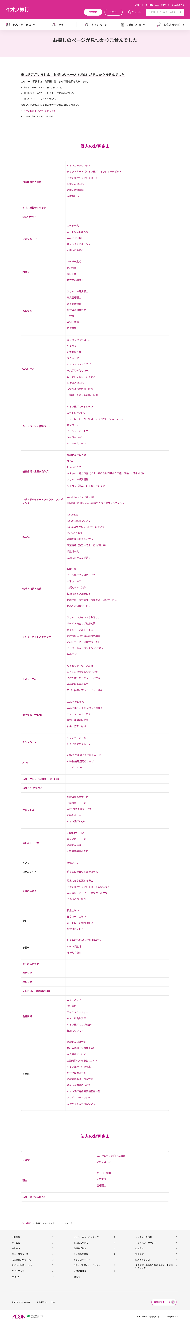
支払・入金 (28, 810)
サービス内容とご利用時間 (81, 623)
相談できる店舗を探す (79, 593)
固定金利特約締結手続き (80, 389)
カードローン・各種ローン (36, 426)
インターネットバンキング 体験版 (85, 648)
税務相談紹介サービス (79, 606)
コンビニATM (74, 767)
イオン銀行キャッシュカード (82, 177)
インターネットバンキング (36, 636)
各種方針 (139, 1248)
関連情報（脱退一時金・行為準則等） (87, 545)
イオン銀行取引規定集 (79, 1066)
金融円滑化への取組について (82, 1060)
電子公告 (16, 1242)
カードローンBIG (76, 412)
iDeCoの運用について (78, 520)
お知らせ (27, 981)
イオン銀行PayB (76, 821)
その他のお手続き (76, 899)
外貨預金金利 (74, 929)
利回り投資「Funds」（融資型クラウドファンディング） (97, 503)
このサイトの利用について (81, 1103)
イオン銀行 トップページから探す (40, 110)
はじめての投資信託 (77, 479)
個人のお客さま (95, 146)
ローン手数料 (74, 946)
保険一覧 (71, 569)
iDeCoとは (72, 514)
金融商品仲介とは (76, 454)
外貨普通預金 (74, 297)
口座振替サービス (76, 803)
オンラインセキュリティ (80, 244)
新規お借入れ (74, 352)
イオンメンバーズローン (80, 431)
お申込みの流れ (75, 183)
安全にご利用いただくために (87, 1265)
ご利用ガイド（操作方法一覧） (83, 642)
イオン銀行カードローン (80, 406)
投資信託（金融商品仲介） (36, 471)
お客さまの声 (74, 581)
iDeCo (26, 537)
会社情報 (149, 5)
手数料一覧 (73, 551)
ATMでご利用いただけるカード (84, 755)
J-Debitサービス (75, 832)
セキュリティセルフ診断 (80, 665)
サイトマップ (18, 1270)
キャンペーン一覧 (76, 737)
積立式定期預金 (75, 280)
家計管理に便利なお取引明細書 (83, 635)
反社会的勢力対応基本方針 (81, 1048)
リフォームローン (76, 443)
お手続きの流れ (75, 382)
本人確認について (76, 1054)
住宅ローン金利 (75, 916)
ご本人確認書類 (75, 190)
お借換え (71, 345)
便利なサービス (30, 843)
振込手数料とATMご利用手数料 (84, 940)
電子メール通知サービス (80, 629)
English (15, 1276)
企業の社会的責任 (76, 1018)
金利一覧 (71, 322)
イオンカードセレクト (79, 165)
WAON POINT (75, 237)
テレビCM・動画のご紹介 (36, 990)
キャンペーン (29, 742)
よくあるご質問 (30, 964)
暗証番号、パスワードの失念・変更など (88, 893)
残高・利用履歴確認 (77, 720)
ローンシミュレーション (80, 376)
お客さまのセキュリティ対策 (82, 671)
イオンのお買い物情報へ (146, 1316)
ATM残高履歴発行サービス (81, 761)
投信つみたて (74, 467)
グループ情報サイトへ (169, 1316)
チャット (136, 12)
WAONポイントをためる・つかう (85, 707)
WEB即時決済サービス (79, 809)
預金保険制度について (79, 1085)
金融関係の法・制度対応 (80, 1079)
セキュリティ (29, 679)
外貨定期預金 (74, 303)
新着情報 (71, 328)
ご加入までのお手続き (79, 557)
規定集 (77, 1276)
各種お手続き (29, 891)
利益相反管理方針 (76, 1072)
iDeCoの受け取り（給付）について (85, 526)
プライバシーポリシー (79, 1097)
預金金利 (71, 910)
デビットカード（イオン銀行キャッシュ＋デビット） (95, 171)
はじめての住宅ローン (79, 339)
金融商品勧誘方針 (76, 1042)
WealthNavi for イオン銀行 (81, 497)
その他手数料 (74, 952)
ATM (25, 762)
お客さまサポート (82, 1259)
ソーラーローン (75, 437)
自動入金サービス (76, 815)
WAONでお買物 (75, 701)
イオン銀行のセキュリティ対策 (83, 678)
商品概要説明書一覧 (21, 1259)
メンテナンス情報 (143, 1237)
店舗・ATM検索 (31, 787)
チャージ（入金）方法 (79, 714)
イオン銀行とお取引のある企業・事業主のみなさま (154, 1266)
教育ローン (73, 425)
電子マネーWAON (32, 715)
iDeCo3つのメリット (78, 533)
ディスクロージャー (77, 1012)
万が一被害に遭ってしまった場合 (84, 690)
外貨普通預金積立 (76, 309)
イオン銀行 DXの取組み (79, 1024)
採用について (74, 1030)
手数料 (70, 316)
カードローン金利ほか (79, 922)
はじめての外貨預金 (77, 291)
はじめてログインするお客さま (83, 617)
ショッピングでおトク (79, 743)
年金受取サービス (76, 839)
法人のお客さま (178, 5)
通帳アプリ (73, 654)
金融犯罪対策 (80, 1270)
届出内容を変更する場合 (80, 880)
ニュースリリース (162, 5)
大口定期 (71, 273)
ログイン (113, 12)
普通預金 (71, 267)
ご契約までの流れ (76, 587)
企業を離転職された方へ (80, 539)
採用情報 (139, 1253)
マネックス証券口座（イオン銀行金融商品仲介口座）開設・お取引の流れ (106, 473)
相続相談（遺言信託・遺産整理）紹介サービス (92, 599)
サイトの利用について (22, 1265)
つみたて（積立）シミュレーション (86, 485)
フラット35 (73, 358)
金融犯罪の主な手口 (77, 684)
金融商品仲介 (74, 845)
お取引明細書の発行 (77, 851)
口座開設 (93, 12)
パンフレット (138, 5)
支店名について (75, 196)
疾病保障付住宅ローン (79, 370)
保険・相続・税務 (31, 588)
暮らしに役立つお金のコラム (82, 871)
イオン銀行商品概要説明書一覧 (83, 1091)
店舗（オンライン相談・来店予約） (41, 778)
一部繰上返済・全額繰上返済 (82, 395)
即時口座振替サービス (79, 796)
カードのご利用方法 (77, 231)
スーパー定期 (74, 261)
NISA (70, 461)
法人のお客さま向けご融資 (111, 1155)
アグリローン (104, 1161)
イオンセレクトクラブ (79, 364)
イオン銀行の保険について (81, 575)
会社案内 (71, 1006)
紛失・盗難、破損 (76, 726)
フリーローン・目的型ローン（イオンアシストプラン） (96, 418)
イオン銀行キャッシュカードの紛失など (88, 886)
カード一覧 (73, 225)
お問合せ (27, 973)
